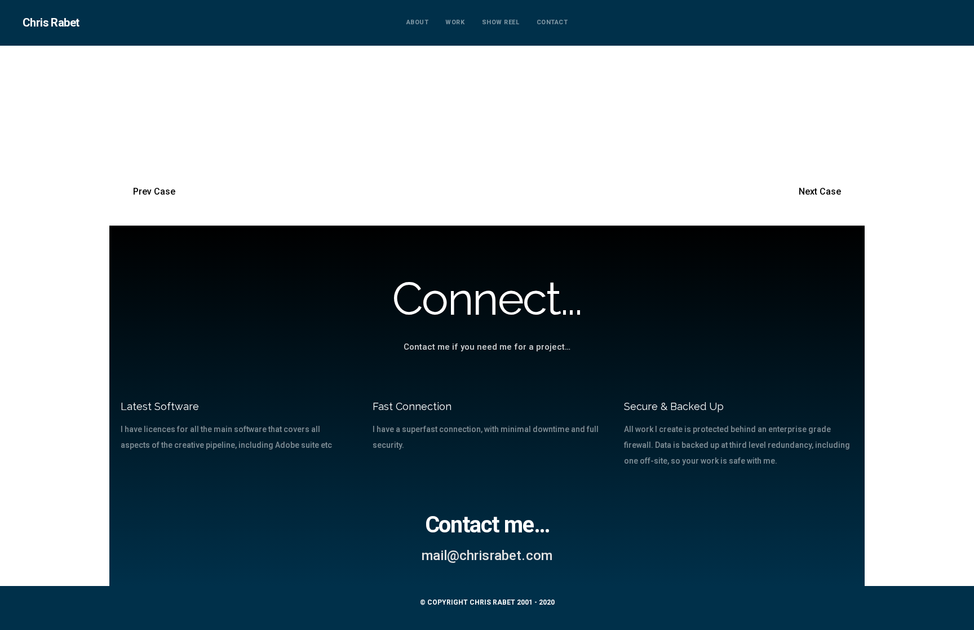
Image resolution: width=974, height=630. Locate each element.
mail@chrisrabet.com (487, 555)
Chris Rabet (51, 22)
